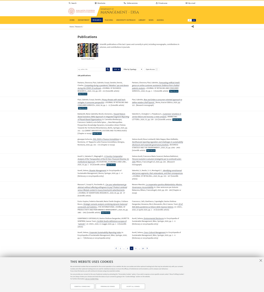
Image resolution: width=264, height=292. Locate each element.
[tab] (190, 20)
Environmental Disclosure (154, 218)
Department (83, 20)
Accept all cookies (133, 286)
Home (72, 20)
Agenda (160, 20)
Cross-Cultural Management (154, 232)
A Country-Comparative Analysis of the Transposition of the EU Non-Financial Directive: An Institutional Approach (103, 159)
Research (97, 20)
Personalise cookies (108, 286)
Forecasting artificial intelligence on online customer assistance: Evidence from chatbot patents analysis (156, 85)
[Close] (260, 260)
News (151, 20)
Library (142, 20)
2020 (115, 69)
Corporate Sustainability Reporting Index (105, 232)
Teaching (109, 20)
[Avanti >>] (147, 248)
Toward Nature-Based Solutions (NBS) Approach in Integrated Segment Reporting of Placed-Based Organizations (103, 117)
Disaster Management (97, 170)
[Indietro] (116, 248)
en (194, 20)
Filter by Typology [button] (130, 69)
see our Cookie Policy (91, 279)
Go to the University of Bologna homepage (81, 11)
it (189, 20)
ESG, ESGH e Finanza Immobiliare (106, 139)
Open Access (150, 69)
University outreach (125, 20)
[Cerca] (108, 69)
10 (143, 248)
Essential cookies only (82, 286)
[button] (192, 26)
